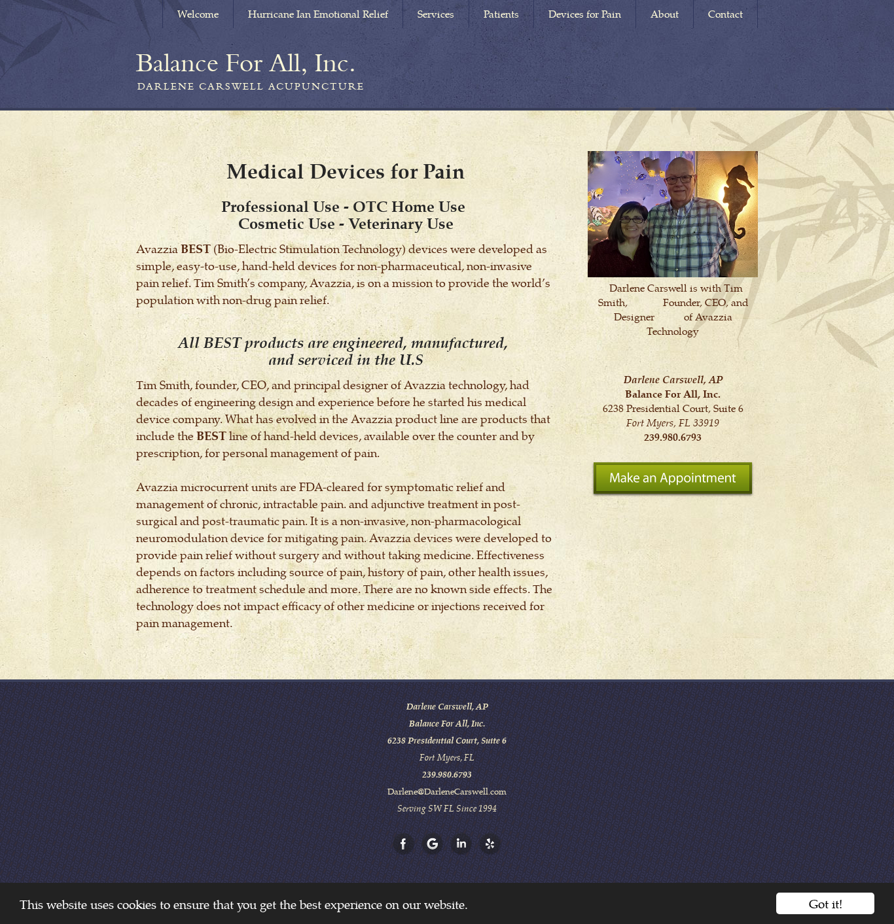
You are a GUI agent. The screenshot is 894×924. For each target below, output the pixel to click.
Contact (725, 14)
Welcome (198, 14)
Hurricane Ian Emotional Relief (318, 14)
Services (436, 14)
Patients (501, 14)
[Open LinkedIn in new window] (461, 844)
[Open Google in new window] (432, 844)
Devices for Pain (584, 14)
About (665, 14)
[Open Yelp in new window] (490, 844)
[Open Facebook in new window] (404, 844)
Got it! (825, 903)
